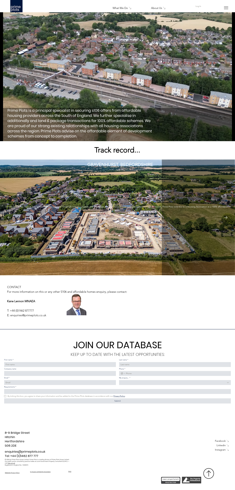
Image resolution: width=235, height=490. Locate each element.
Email (6, 378)
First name (8, 360)
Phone (122, 369)
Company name (10, 369)
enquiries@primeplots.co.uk (28, 315)
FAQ (69, 471)
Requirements (10, 387)
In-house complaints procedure (40, 472)
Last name (123, 360)
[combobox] (175, 382)
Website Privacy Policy (12, 473)
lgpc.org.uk (11, 463)
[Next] (226, 217)
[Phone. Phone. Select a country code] (123, 373)
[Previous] (9, 217)
